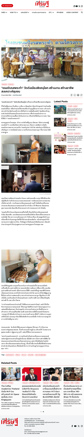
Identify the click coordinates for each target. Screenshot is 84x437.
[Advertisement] (42, 26)
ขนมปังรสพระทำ (10, 355)
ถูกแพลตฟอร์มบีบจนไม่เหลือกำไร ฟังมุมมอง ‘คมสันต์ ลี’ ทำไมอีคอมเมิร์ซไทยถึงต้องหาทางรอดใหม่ (31, 391)
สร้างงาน (24, 355)
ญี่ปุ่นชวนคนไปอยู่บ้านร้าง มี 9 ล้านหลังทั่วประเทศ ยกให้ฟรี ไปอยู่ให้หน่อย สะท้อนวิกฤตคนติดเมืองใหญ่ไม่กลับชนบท (75, 112)
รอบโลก (75, 106)
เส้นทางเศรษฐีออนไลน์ (40, 355)
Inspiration (77, 133)
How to (13, 12)
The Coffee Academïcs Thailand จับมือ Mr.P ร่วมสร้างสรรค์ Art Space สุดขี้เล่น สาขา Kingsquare (10, 393)
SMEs (3, 12)
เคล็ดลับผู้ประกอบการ (34, 383)
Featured (4, 84)
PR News (60, 12)
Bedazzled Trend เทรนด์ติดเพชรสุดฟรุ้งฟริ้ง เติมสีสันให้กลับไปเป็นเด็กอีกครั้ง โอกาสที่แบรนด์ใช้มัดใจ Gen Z (75, 139)
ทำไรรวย (18, 355)
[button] (40, 411)
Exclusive (10, 84)
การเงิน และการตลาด (39, 12)
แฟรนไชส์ (24, 12)
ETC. (50, 12)
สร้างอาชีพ (30, 355)
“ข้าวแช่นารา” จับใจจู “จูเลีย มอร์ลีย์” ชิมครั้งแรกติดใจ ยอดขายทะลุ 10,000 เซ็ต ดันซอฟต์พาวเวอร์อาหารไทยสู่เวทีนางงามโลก (74, 152)
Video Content (72, 12)
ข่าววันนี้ (70, 106)
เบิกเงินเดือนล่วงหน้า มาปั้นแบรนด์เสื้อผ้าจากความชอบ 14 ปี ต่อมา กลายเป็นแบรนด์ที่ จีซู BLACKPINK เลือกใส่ (52, 391)
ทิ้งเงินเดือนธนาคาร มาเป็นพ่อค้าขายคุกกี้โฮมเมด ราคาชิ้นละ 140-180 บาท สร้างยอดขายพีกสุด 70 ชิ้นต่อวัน (74, 126)
